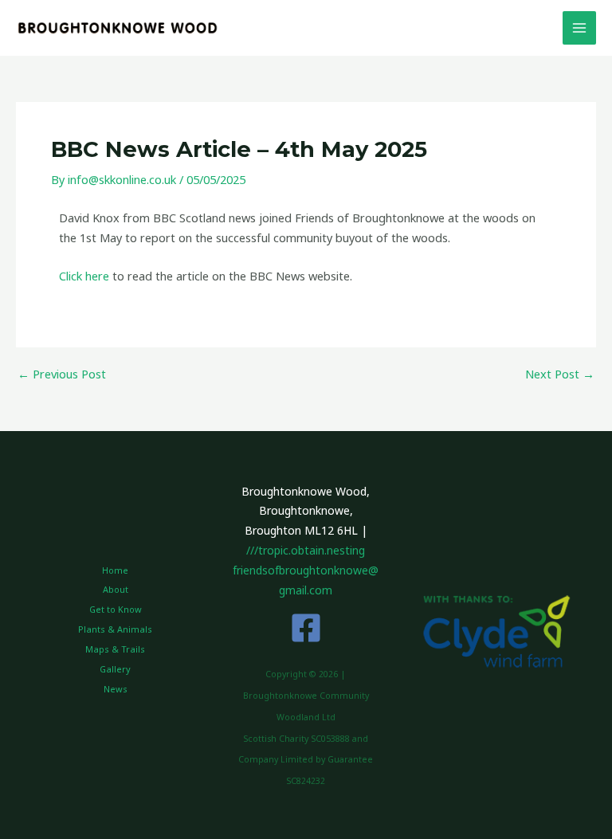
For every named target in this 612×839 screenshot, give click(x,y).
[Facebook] (306, 628)
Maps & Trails (115, 649)
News (116, 689)
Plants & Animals (115, 629)
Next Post (559, 374)
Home (115, 570)
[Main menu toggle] (579, 28)
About (115, 589)
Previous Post (62, 374)
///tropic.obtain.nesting (305, 550)
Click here (84, 276)
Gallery (115, 669)
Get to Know (115, 609)
